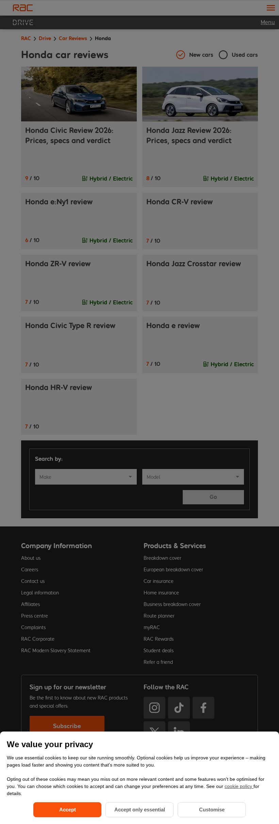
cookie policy (239, 786)
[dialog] (139, 777)
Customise (212, 809)
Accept (67, 809)
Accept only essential (139, 809)
